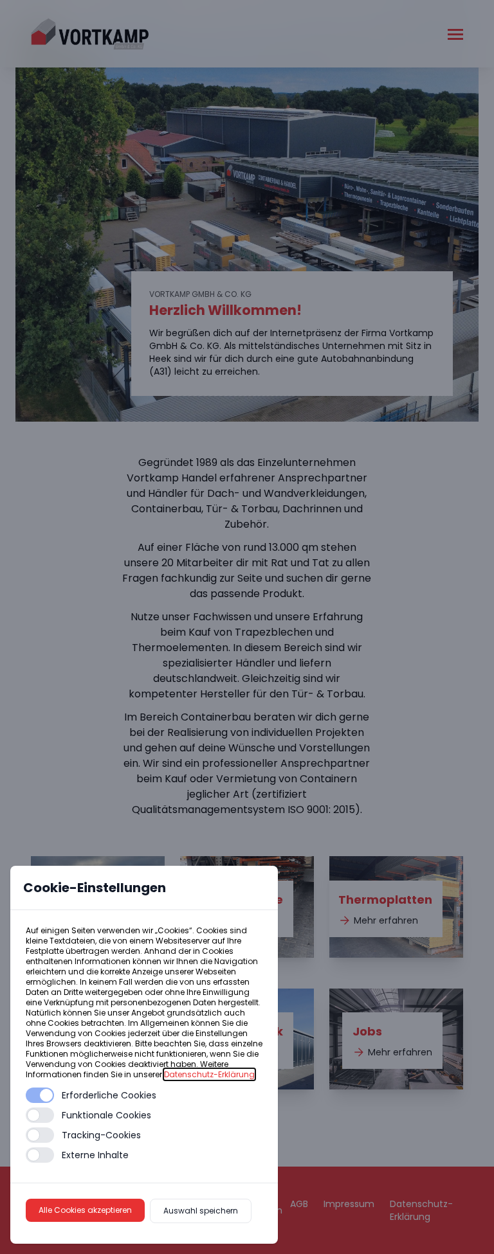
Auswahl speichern (200, 1210)
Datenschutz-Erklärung (209, 1074)
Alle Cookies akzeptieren (85, 1210)
